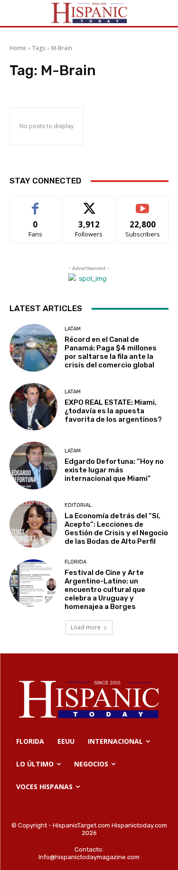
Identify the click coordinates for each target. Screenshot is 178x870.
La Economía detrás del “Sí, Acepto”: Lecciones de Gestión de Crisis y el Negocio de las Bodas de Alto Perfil (116, 529)
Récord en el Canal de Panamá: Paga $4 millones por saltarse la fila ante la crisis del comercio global (111, 352)
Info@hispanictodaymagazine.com (89, 857)
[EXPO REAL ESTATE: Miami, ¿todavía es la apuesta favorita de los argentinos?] (33, 407)
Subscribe (143, 203)
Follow (89, 203)
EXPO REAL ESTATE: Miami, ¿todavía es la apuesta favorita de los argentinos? (113, 411)
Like (35, 203)
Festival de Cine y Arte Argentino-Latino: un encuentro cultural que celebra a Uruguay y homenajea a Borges (105, 589)
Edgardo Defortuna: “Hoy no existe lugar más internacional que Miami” (114, 470)
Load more (86, 627)
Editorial (78, 505)
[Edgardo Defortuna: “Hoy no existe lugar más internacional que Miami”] (33, 465)
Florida (75, 562)
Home (17, 48)
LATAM (73, 328)
